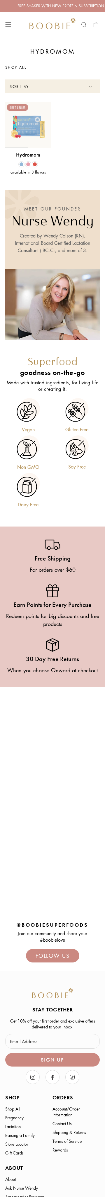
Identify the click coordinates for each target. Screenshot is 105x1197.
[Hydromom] (28, 125)
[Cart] (96, 24)
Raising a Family (20, 1135)
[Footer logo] (52, 994)
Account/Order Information (66, 1112)
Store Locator (16, 1144)
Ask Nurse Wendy (21, 1188)
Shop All (12, 1109)
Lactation (13, 1126)
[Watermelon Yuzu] (28, 164)
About (10, 1179)
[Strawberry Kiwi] (35, 164)
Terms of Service (67, 1141)
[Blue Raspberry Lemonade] (21, 164)
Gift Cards (14, 1153)
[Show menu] (8, 24)
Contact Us (62, 1123)
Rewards (60, 1150)
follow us (53, 955)
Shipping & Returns (69, 1132)
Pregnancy (14, 1117)
